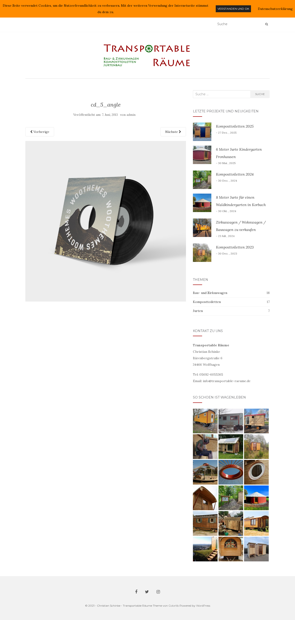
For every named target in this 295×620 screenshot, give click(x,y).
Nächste (172, 132)
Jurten (198, 311)
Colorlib (173, 605)
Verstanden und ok (233, 8)
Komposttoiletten (207, 302)
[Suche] (266, 24)
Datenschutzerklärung (275, 9)
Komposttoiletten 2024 (235, 174)
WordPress (203, 605)
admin (131, 115)
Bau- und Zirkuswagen (210, 293)
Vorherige (40, 132)
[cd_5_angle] (105, 221)
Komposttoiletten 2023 (235, 247)
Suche (260, 94)
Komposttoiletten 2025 (235, 126)
